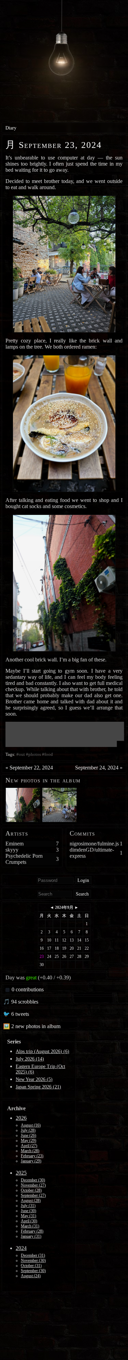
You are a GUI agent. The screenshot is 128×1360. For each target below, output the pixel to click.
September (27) (33, 1195)
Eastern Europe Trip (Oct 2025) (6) (40, 1069)
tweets (17, 1014)
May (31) (28, 1215)
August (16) (31, 1125)
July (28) (28, 1130)
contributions (28, 989)
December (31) (33, 1255)
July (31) (28, 1205)
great (31, 977)
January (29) (31, 1161)
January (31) (31, 1236)
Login (83, 880)
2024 (21, 1248)
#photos (33, 754)
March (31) (30, 1226)
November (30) (33, 1260)
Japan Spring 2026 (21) (38, 1086)
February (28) (32, 1231)
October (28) (31, 1190)
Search (82, 893)
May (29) (28, 1140)
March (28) (30, 1150)
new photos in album (32, 1026)
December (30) (33, 1180)
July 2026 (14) (30, 1058)
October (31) (31, 1265)
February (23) (32, 1155)
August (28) (31, 1200)
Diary (10, 127)
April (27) (29, 1145)
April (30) (29, 1221)
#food (47, 754)
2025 (21, 1173)
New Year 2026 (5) (34, 1079)
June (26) (28, 1135)
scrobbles (21, 1002)
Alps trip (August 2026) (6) (42, 1051)
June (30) (28, 1210)
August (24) (31, 1275)
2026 (21, 1118)
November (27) (33, 1185)
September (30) (33, 1270)
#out (20, 754)
